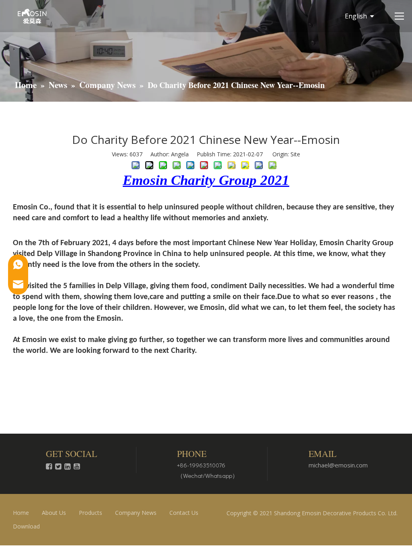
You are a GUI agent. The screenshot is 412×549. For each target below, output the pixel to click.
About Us (54, 512)
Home (21, 512)
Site (295, 154)
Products (90, 512)
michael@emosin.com (338, 465)
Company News (136, 512)
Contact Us (183, 512)
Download (26, 526)
